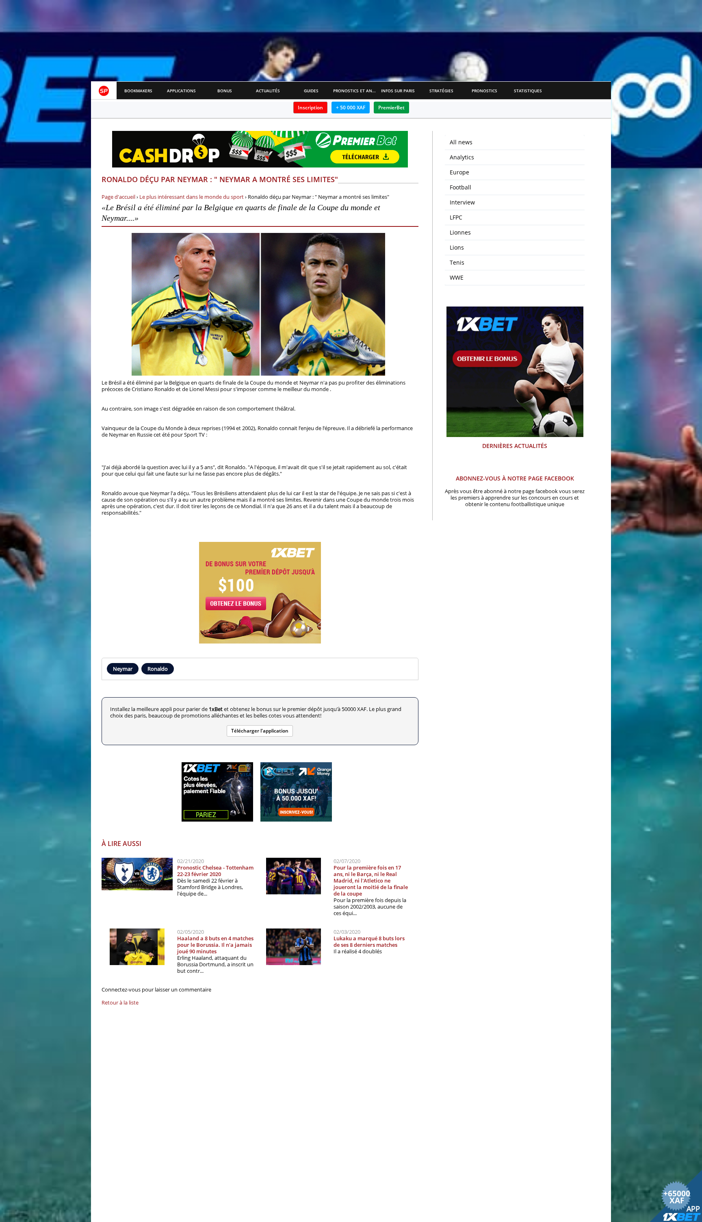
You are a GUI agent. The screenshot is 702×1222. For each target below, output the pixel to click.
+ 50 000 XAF (350, 107)
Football (460, 187)
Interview (462, 202)
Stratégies (441, 90)
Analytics (462, 157)
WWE (457, 277)
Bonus (224, 90)
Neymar (122, 668)
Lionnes (460, 232)
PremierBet (391, 107)
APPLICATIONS (181, 90)
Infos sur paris (398, 90)
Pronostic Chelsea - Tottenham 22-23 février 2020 (215, 871)
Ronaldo (157, 668)
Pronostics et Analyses (355, 90)
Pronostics (484, 90)
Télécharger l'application (259, 730)
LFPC (456, 217)
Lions (457, 247)
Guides (311, 90)
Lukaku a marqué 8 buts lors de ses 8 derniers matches (369, 941)
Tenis (457, 262)
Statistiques (528, 90)
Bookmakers (138, 90)
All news (461, 142)
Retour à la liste (120, 1002)
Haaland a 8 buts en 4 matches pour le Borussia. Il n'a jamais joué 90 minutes (215, 945)
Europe (459, 172)
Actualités (268, 90)
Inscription (310, 107)
